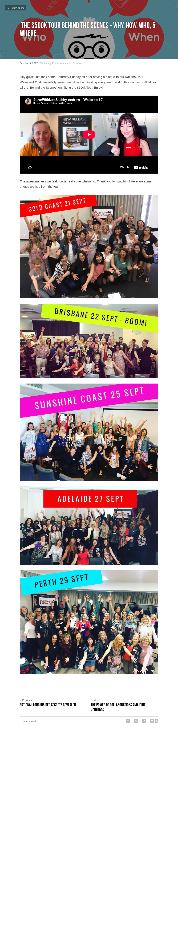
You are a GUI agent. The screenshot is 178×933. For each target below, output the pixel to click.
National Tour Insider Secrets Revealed (48, 704)
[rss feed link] (156, 721)
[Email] (152, 721)
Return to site (17, 7)
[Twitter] (136, 721)
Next (93, 700)
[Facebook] (128, 721)
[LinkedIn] (144, 721)
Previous (27, 700)
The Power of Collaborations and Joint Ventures (118, 707)
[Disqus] (89, 781)
